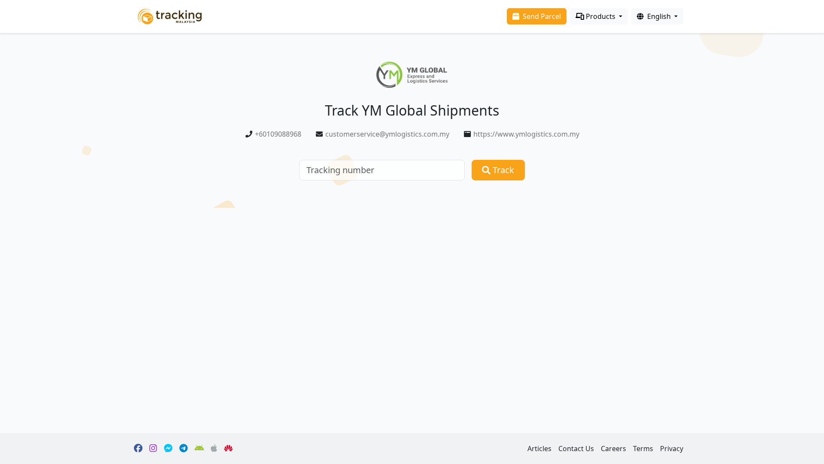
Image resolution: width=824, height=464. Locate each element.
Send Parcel (541, 16)
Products (600, 16)
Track (502, 170)
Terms (643, 448)
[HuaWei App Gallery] (228, 448)
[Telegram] (183, 448)
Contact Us (576, 448)
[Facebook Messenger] (168, 448)
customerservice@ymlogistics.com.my (387, 134)
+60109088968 (278, 134)
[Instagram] (153, 448)
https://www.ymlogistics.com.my (526, 134)
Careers (613, 448)
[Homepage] (170, 15)
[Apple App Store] (214, 448)
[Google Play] (199, 448)
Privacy (671, 448)
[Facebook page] (138, 448)
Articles (539, 448)
